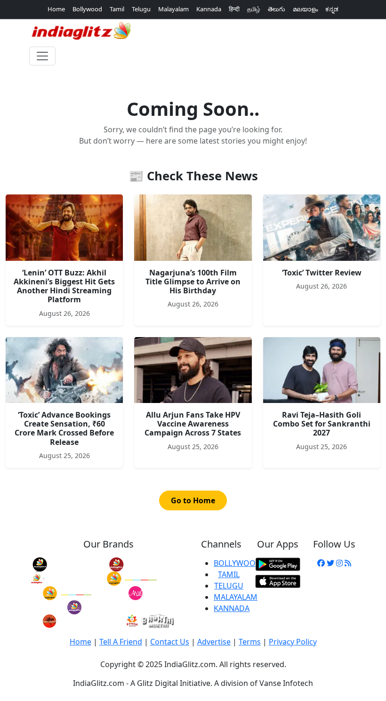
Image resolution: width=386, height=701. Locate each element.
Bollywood (87, 9)
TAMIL (229, 574)
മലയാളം (305, 9)
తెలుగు (276, 9)
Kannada (208, 9)
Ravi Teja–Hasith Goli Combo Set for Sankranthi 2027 (321, 424)
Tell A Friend (120, 642)
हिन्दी (234, 9)
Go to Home (193, 500)
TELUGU (228, 585)
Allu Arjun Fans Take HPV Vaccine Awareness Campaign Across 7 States (193, 424)
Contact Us (169, 642)
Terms (250, 642)
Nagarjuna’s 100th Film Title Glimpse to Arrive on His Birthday (193, 281)
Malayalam (173, 9)
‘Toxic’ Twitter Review (322, 272)
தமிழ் (253, 9)
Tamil (117, 9)
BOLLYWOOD (237, 563)
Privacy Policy (293, 642)
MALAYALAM (235, 597)
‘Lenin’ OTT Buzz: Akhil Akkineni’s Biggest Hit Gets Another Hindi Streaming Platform (64, 286)
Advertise (214, 642)
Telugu (141, 9)
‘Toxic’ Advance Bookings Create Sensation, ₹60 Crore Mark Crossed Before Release (64, 428)
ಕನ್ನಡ (331, 9)
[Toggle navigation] (42, 56)
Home (56, 9)
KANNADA (231, 608)
